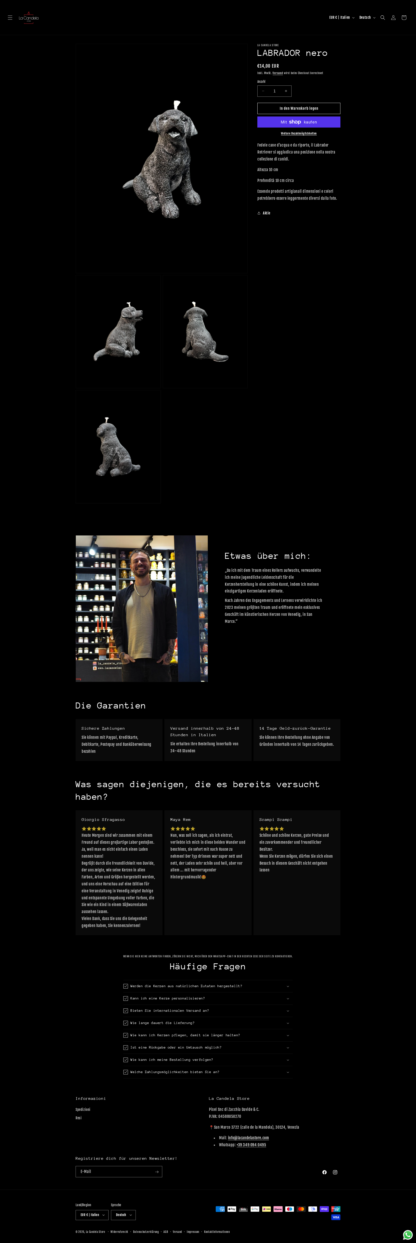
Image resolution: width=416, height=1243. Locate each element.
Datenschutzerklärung (146, 1231)
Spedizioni (83, 1110)
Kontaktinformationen (217, 1231)
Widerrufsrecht (119, 1231)
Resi (79, 1118)
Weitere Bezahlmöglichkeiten (299, 133)
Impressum (193, 1231)
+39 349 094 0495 (251, 1144)
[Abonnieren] (156, 1172)
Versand (278, 73)
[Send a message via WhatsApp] (408, 1235)
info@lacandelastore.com (248, 1138)
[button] (10, 17)
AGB (165, 1231)
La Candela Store (96, 1231)
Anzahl (261, 81)
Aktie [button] (266, 213)
